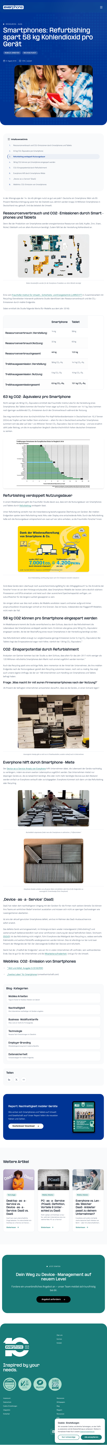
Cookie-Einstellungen (10, 1406)
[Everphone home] (13, 7)
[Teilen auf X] (16, 1080)
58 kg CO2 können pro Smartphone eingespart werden (32, 162)
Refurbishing (25, 505)
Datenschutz (7, 1402)
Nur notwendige (68, 1437)
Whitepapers (61, 1402)
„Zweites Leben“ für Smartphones (22, 974)
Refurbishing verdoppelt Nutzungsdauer (27, 156)
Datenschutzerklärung (87, 1431)
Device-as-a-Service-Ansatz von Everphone (26, 768)
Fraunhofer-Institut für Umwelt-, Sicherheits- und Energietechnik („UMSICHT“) (47, 294)
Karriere (59, 1339)
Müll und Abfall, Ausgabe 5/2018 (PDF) (25, 968)
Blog (20, 24)
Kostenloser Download (24, 1126)
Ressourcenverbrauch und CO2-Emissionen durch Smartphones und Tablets (40, 145)
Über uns (60, 1335)
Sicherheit (6, 1414)
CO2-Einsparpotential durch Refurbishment (28, 167)
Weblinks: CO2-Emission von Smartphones (28, 184)
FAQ (58, 1418)
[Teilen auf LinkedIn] (9, 1080)
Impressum (7, 1398)
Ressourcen (11, 24)
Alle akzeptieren (91, 1437)
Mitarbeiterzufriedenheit (56, 953)
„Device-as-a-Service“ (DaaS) (22, 178)
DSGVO (6, 936)
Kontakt (59, 1343)
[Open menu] (101, 7)
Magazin (59, 1410)
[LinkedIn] (53, 1431)
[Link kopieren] (24, 1080)
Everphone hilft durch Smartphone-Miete (27, 173)
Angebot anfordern (51, 1299)
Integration (6, 1410)
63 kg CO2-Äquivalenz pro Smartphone (26, 151)
